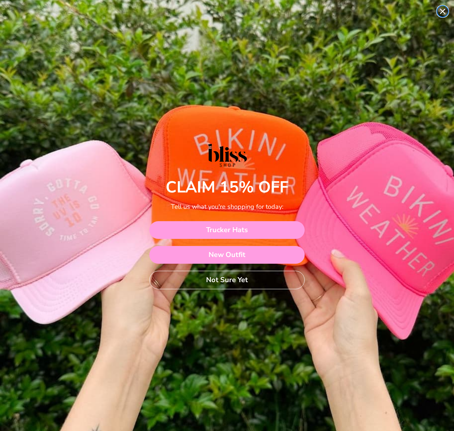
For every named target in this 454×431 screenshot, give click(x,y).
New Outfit (227, 254)
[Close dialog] (442, 11)
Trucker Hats (227, 230)
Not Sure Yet (227, 280)
